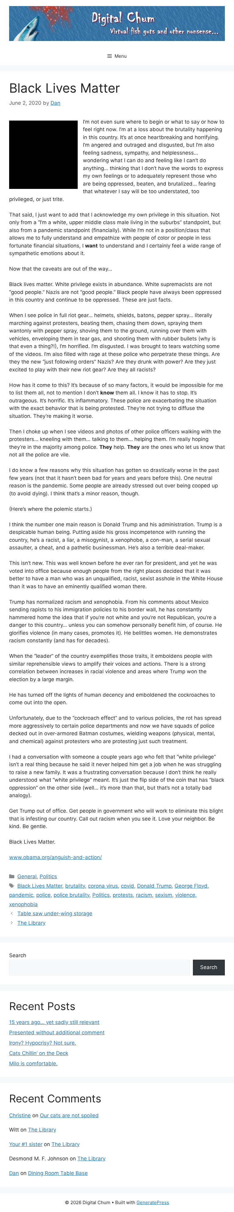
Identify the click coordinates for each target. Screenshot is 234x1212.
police (43, 895)
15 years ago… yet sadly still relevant (54, 1022)
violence (185, 895)
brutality (75, 886)
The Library (31, 923)
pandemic (21, 895)
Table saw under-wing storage (54, 913)
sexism (163, 895)
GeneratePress (152, 1202)
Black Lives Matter (39, 886)
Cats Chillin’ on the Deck (38, 1053)
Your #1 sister (25, 1144)
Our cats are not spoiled (69, 1115)
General (27, 876)
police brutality (71, 895)
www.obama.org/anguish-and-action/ (55, 857)
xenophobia (23, 904)
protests (123, 895)
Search (17, 955)
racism (144, 895)
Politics (48, 876)
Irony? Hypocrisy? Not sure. (42, 1043)
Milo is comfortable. (33, 1063)
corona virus (103, 886)
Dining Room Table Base (58, 1173)
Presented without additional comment (57, 1032)
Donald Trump (154, 886)
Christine (20, 1115)
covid (127, 886)
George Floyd (191, 886)
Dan (14, 1173)
